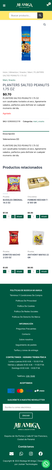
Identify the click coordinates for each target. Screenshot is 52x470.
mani (30, 72)
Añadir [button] (19, 217)
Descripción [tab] (9, 134)
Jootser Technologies (27, 464)
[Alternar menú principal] (4, 5)
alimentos (13, 72)
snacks (23, 72)
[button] (44, 24)
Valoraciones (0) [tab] (11, 139)
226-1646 (30, 376)
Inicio (5, 72)
